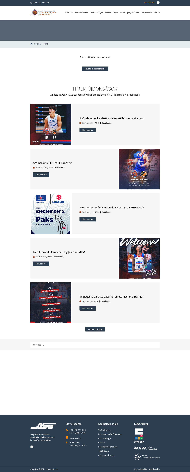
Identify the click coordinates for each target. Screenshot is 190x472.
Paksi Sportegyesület (107, 446)
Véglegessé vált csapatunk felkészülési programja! (111, 296)
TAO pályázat (104, 430)
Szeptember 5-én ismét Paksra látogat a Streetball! (111, 207)
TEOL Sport (103, 451)
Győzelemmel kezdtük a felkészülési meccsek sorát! (112, 118)
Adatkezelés (154, 469)
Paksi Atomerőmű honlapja (110, 434)
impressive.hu (52, 469)
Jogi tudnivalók (140, 469)
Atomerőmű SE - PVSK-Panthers (52, 163)
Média (108, 12)
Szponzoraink (119, 12)
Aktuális (69, 12)
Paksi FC (102, 442)
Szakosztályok (96, 12)
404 (46, 44)
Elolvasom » (87, 130)
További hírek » (95, 329)
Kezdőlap (149, 2)
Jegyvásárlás (133, 12)
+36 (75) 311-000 (42, 2)
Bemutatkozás (81, 12)
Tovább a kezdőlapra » (95, 68)
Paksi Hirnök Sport (106, 455)
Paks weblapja (104, 438)
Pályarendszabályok (150, 12)
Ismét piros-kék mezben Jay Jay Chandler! (59, 252)
